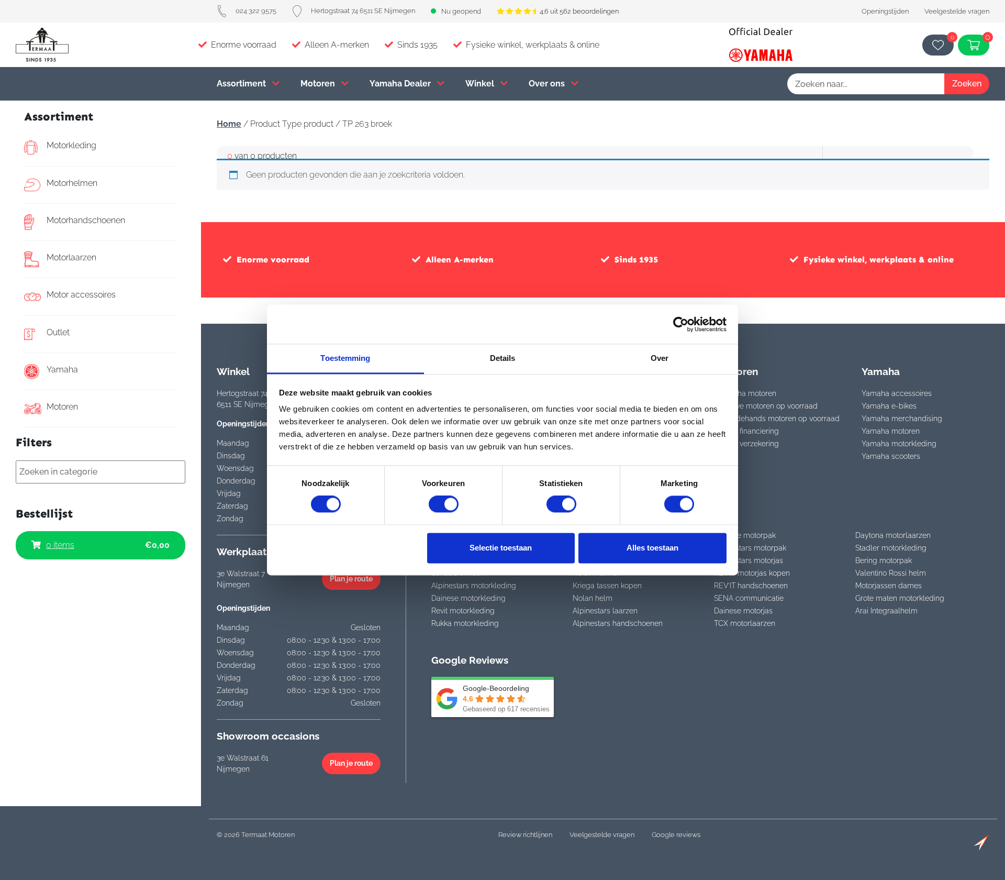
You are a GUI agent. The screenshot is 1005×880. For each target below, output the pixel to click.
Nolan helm (592, 598)
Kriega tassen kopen (607, 585)
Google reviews (676, 835)
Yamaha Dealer (401, 84)
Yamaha (62, 370)
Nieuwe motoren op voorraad (768, 406)
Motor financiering (748, 431)
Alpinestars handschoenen (618, 623)
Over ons (548, 84)
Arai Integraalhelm (886, 611)
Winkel (480, 84)
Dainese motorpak (745, 535)
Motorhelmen (72, 183)
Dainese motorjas (743, 611)
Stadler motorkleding (890, 548)
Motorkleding (71, 145)
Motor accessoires (81, 295)
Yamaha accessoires (897, 393)
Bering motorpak (883, 560)
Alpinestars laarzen (605, 611)
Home (229, 124)
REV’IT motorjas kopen (752, 573)
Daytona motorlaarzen (893, 535)
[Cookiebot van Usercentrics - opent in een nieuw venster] (681, 324)
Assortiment (242, 84)
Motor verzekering (748, 443)
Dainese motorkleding (468, 598)
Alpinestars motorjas (748, 560)
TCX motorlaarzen (744, 623)
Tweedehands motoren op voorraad (779, 418)
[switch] (444, 504)
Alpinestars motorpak (750, 548)
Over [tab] (659, 358)
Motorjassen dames (888, 585)
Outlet (58, 332)
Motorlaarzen (71, 257)
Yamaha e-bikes (889, 406)
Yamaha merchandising (902, 418)
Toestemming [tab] (345, 358)
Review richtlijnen (525, 835)
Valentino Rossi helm (890, 573)
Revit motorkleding (463, 611)
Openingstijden (885, 11)
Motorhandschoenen (86, 220)
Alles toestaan (652, 547)
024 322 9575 (256, 11)
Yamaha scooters (891, 456)
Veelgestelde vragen (956, 11)
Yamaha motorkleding (899, 443)
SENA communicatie (749, 598)
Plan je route (351, 579)
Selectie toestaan (501, 547)
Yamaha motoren (747, 393)
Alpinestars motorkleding (473, 585)
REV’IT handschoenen (751, 585)
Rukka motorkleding (465, 623)
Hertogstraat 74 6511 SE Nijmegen (363, 11)
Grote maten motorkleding (899, 598)
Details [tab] (503, 358)
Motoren (318, 84)
